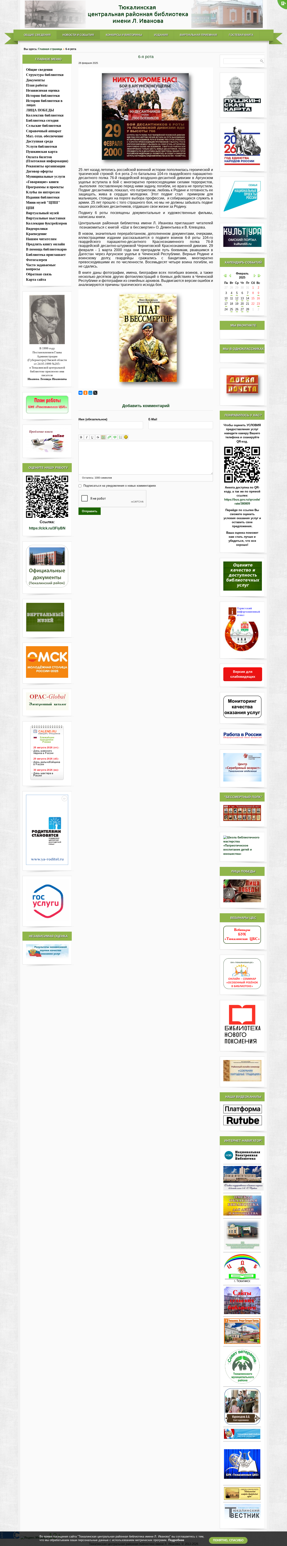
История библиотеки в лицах (44, 103)
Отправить (89, 511)
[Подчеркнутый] (92, 437)
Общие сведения (37, 35)
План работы (37, 85)
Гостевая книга (241, 35)
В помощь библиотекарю (46, 249)
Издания (161, 35)
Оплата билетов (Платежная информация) (47, 159)
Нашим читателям (41, 239)
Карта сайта (36, 279)
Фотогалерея (36, 260)
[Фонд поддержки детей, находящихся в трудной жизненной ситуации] (47, 864)
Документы (35, 80)
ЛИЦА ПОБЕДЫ (40, 110)
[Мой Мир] (90, 393)
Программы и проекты (45, 187)
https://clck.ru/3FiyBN (47, 528)
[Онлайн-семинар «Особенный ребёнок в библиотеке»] (242, 988)
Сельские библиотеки (43, 125)
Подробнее (176, 1540)
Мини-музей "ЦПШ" (43, 202)
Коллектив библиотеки (44, 115)
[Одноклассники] (85, 393)
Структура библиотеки (44, 75)
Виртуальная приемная (198, 35)
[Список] (120, 437)
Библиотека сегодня (42, 120)
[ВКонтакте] (80, 393)
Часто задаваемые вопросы (41, 267)
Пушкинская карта (41, 151)
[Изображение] (103, 437)
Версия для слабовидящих (242, 674)
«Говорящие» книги (42, 182)
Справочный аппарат (43, 131)
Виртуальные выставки (45, 218)
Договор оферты (39, 171)
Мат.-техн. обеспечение (44, 136)
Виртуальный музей (42, 213)
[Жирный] (81, 437)
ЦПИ (30, 208)
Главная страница (50, 49)
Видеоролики (37, 229)
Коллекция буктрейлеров (46, 223)
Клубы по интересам (43, 192)
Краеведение (36, 234)
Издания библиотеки (42, 197)
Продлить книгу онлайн (45, 244)
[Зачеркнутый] (97, 437)
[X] (95, 393)
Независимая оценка (42, 90)
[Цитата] (114, 437)
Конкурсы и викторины (124, 35)
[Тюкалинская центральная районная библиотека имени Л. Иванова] (143, 27)
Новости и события (78, 35)
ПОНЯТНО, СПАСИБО (228, 1540)
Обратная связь (39, 274)
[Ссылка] (109, 437)
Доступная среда (39, 141)
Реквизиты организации (45, 166)
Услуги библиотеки (41, 146)
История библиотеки (43, 95)
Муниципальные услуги (45, 176)
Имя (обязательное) (92, 419)
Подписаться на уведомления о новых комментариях (119, 485)
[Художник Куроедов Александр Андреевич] (242, 1406)
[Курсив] (86, 437)
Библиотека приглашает (46, 255)
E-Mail (152, 419)
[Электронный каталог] (47, 701)
